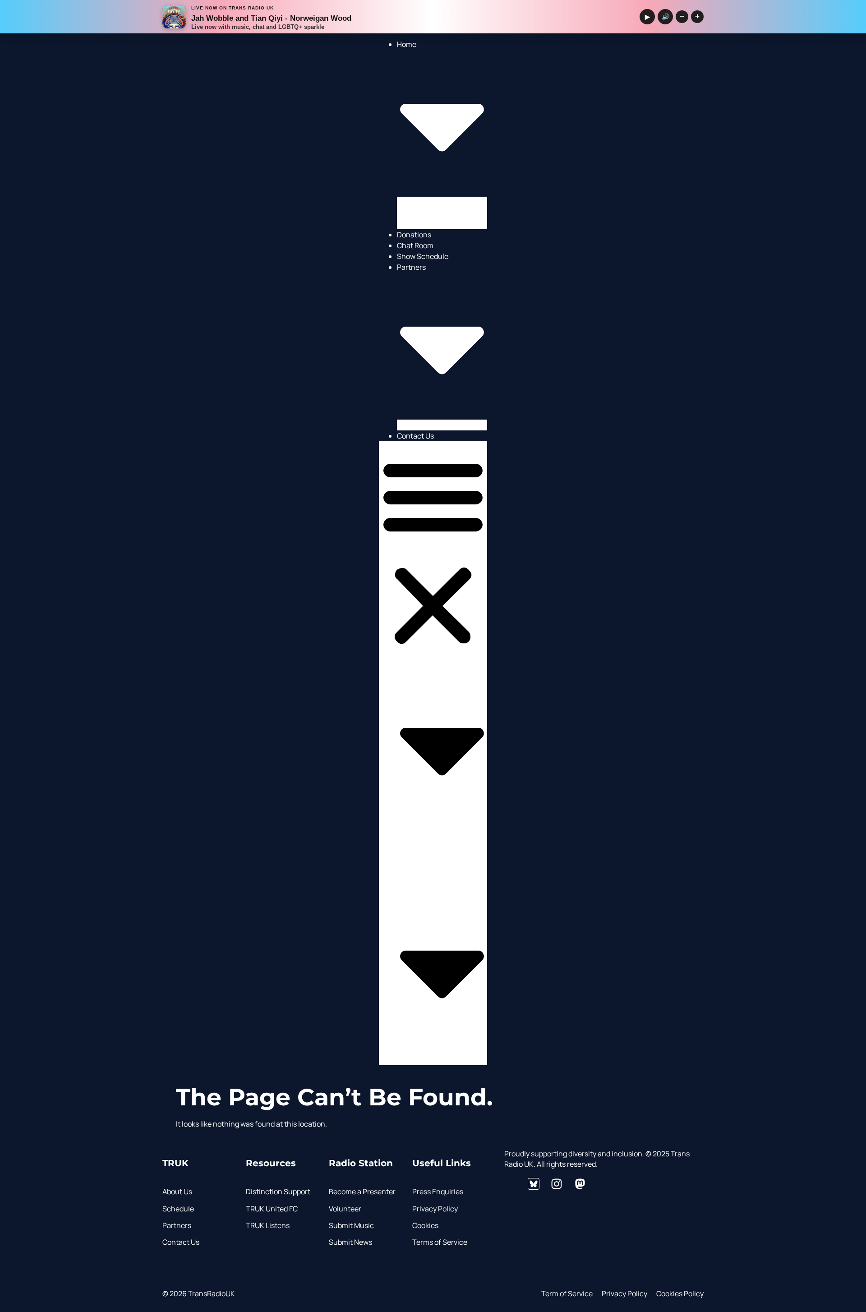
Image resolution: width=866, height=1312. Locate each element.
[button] (433, 552)
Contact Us (415, 436)
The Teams (433, 213)
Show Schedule (422, 256)
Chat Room (415, 245)
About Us (430, 224)
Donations (414, 235)
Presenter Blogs (441, 202)
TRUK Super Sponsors (451, 425)
